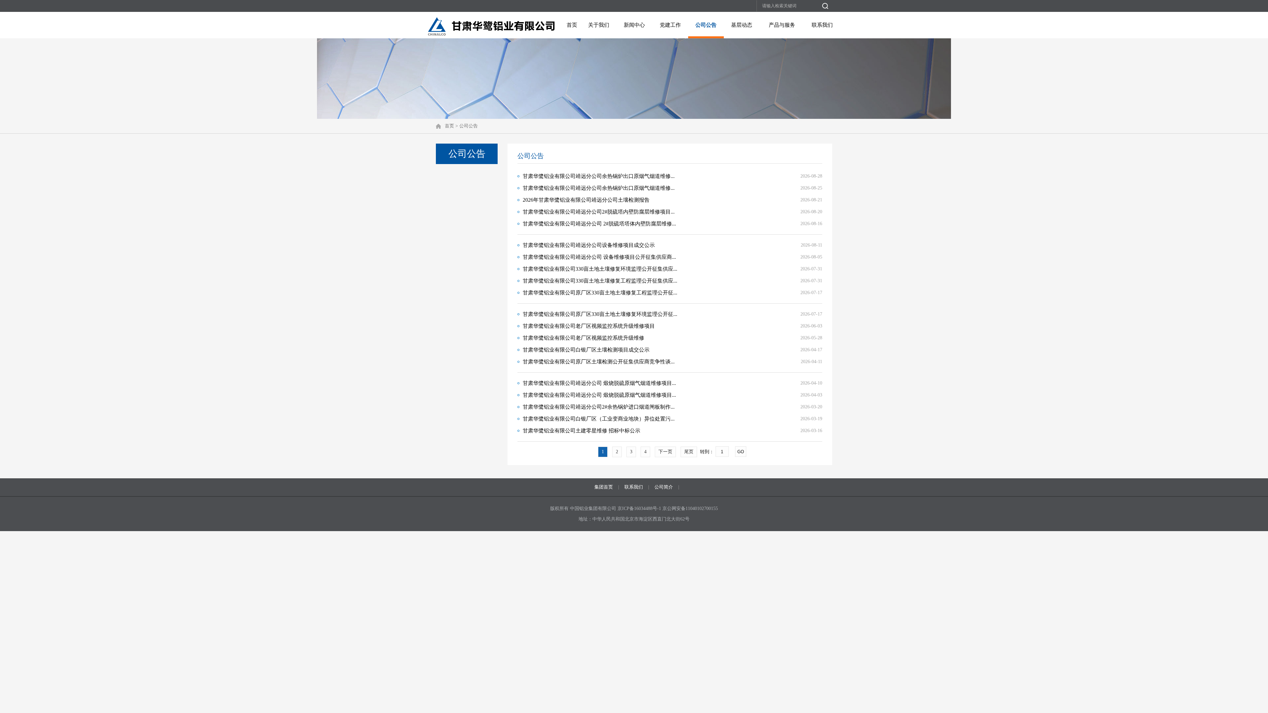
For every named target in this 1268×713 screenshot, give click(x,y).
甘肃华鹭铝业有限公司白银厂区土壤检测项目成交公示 (586, 350)
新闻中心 (634, 25)
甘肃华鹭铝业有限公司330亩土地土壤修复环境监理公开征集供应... (600, 269)
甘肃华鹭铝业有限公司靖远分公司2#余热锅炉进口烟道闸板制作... (599, 407)
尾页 (688, 451)
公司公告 (706, 25)
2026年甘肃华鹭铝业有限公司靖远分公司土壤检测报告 (586, 200)
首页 (572, 25)
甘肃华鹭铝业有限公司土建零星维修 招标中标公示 (581, 430)
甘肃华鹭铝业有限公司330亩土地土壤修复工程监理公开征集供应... (600, 281)
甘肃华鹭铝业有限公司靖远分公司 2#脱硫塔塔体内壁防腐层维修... (599, 223)
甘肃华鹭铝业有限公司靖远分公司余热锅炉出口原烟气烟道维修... (599, 176)
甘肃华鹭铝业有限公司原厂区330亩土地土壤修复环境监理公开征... (600, 314)
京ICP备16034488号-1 (639, 508)
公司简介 (663, 487)
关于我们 (598, 25)
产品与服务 (782, 25)
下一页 (665, 451)
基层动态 (741, 25)
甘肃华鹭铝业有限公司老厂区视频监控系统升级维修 (583, 338)
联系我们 (822, 25)
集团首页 (603, 487)
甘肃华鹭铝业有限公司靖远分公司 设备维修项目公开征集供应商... (599, 257)
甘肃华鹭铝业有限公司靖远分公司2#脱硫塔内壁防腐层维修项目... (599, 212)
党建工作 (670, 25)
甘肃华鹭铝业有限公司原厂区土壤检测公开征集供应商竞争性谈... (599, 361)
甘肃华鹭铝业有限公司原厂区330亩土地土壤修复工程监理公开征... (600, 292)
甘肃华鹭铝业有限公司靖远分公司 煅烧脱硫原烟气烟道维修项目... (599, 383)
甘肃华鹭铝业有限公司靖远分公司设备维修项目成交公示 (589, 245)
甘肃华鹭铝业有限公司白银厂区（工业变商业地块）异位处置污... (599, 419)
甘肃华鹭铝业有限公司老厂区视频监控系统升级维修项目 (589, 326)
